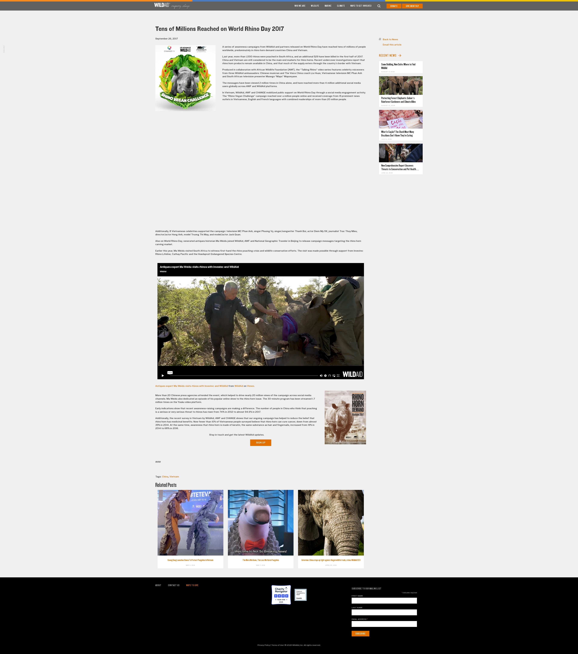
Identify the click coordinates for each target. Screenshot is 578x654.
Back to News (390, 39)
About (158, 585)
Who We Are (300, 5)
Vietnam (174, 476)
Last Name (357, 608)
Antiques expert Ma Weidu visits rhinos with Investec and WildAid (191, 386)
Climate (341, 5)
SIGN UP (260, 442)
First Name (357, 596)
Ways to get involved (360, 5)
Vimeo (250, 386)
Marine (328, 5)
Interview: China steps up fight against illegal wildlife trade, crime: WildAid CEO (330, 560)
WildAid (239, 386)
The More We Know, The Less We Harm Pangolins (260, 560)
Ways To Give (192, 585)
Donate (394, 6)
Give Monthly (412, 6)
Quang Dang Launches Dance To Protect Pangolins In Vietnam (190, 560)
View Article (401, 85)
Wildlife (315, 5)
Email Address (360, 619)
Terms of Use (277, 645)
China (165, 476)
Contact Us (174, 585)
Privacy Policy (264, 645)
